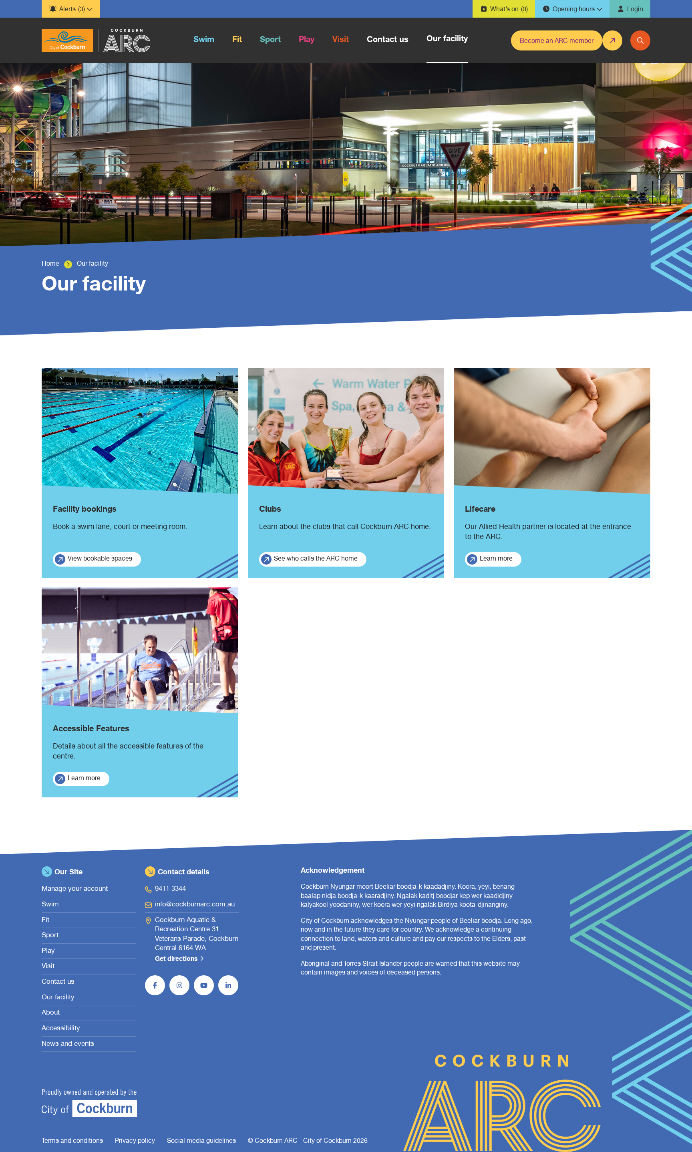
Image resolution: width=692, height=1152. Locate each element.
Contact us (58, 982)
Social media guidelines (201, 1141)
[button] (71, 9)
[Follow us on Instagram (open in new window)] (179, 985)
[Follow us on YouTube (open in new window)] (204, 985)
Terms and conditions (72, 1141)
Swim (50, 905)
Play (48, 951)
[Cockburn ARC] (67, 40)
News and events (68, 1044)
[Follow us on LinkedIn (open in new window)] (228, 985)
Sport (50, 935)
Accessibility (61, 1028)
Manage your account (75, 889)
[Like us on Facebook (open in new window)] (155, 985)
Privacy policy (135, 1141)
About (51, 1013)
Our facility (58, 998)
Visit (48, 966)
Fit (45, 920)
